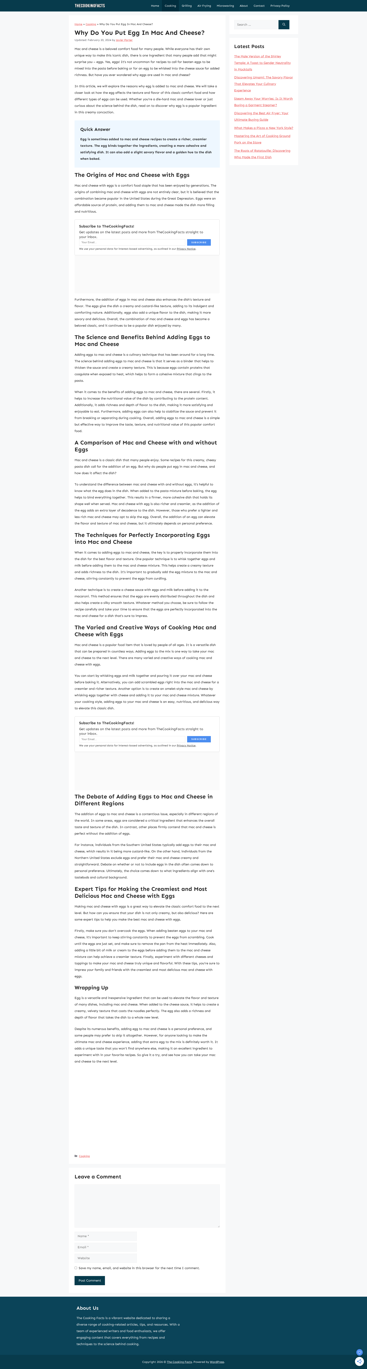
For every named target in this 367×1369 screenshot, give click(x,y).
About (244, 5)
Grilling (187, 5)
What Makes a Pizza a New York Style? (263, 128)
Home (155, 5)
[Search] (283, 24)
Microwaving (225, 5)
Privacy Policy (280, 5)
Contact (259, 5)
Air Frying (204, 5)
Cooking (170, 5)
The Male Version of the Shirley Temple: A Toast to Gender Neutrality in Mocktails (262, 62)
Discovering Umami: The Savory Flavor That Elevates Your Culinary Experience (263, 83)
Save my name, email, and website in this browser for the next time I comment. (139, 1268)
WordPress (217, 1362)
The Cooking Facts (179, 1362)
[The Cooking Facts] (90, 5)
